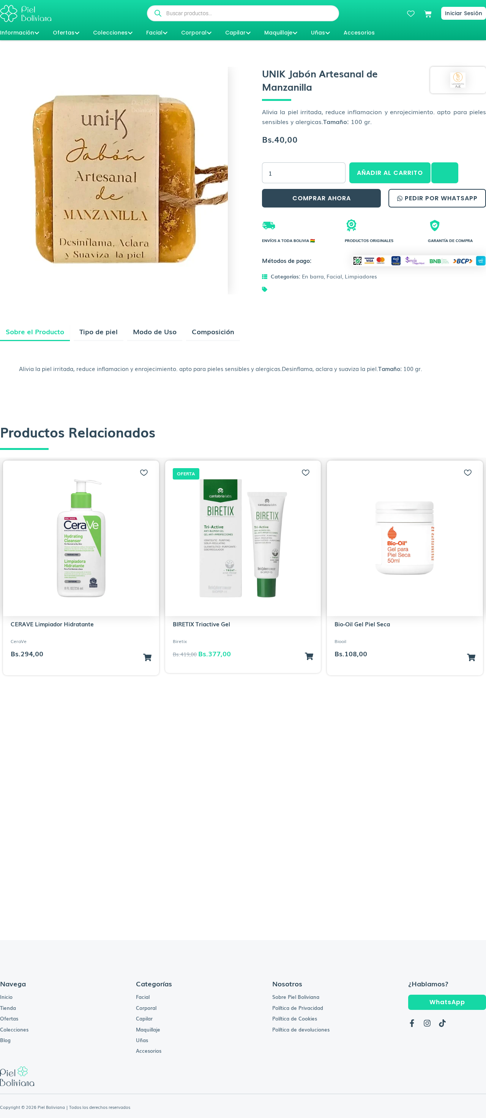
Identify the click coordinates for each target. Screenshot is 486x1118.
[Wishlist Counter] (411, 13)
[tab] (35, 333)
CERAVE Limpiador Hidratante (52, 624)
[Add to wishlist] (143, 472)
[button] (444, 172)
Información (17, 32)
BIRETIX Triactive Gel (201, 624)
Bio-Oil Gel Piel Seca (362, 624)
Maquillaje (278, 32)
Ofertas (63, 32)
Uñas (318, 32)
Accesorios (359, 32)
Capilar (235, 32)
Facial (154, 32)
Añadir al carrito (390, 172)
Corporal (194, 32)
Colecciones (110, 32)
